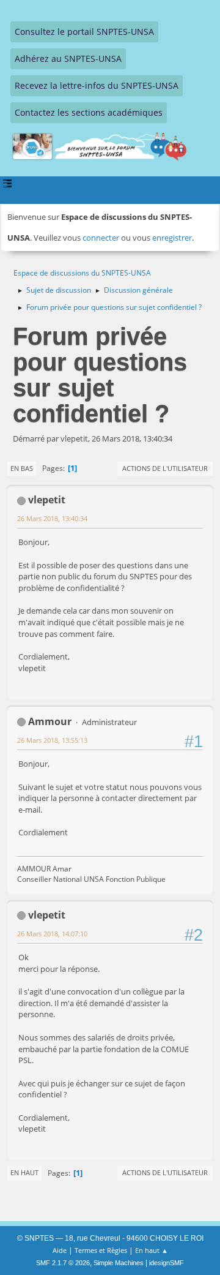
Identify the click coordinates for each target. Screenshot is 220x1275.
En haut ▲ (151, 1250)
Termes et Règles (101, 1250)
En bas (21, 468)
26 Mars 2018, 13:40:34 (52, 518)
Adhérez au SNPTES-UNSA (68, 58)
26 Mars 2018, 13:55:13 (52, 740)
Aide (60, 1250)
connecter (100, 237)
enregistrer (172, 237)
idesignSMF (166, 1262)
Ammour (50, 721)
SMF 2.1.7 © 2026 (63, 1262)
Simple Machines (119, 1262)
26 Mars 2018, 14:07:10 (52, 933)
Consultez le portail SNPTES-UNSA (84, 31)
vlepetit (46, 499)
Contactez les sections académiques (89, 112)
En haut (24, 1172)
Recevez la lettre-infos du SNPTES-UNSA (96, 85)
